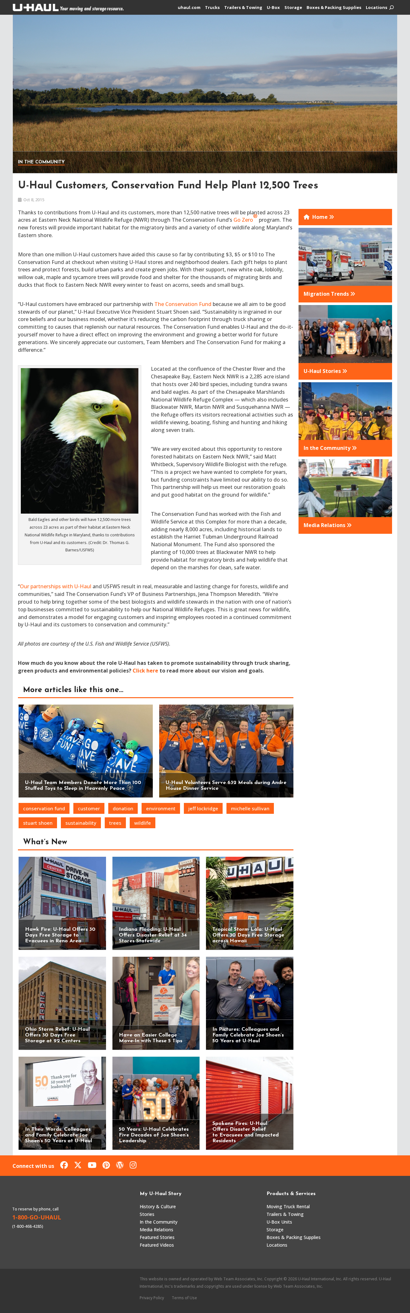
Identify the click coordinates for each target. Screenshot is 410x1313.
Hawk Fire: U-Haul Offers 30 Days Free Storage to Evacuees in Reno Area (60, 935)
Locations (376, 7)
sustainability (80, 823)
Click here (145, 670)
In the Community (41, 162)
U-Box (273, 7)
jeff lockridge (203, 808)
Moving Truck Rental (288, 1206)
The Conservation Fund (182, 304)
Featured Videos (157, 1245)
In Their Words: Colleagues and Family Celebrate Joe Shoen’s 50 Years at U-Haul (58, 1135)
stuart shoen (38, 823)
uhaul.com (189, 7)
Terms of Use (184, 1298)
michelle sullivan (250, 808)
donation (123, 808)
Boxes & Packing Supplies (334, 7)
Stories (147, 1214)
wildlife (142, 823)
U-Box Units (279, 1222)
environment (161, 808)
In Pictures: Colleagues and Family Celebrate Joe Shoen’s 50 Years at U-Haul (248, 1035)
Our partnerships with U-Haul (55, 586)
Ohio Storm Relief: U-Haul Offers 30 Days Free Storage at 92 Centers (57, 1035)
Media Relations (156, 1229)
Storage (293, 7)
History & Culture (158, 1206)
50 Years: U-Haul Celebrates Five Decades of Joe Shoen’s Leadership (154, 1135)
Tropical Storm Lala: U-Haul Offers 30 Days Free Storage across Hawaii (248, 935)
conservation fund (44, 808)
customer (89, 808)
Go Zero (246, 218)
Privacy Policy (152, 1298)
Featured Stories (157, 1237)
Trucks (212, 7)
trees (115, 823)
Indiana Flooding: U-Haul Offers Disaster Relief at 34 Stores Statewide (153, 935)
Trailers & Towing (243, 7)
